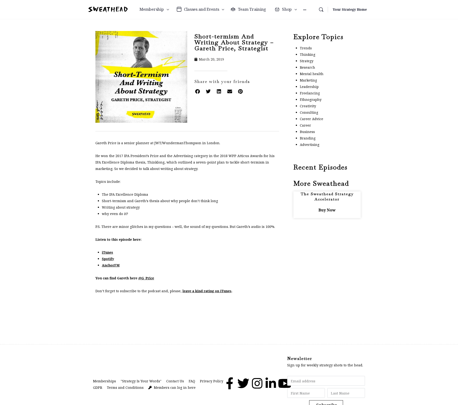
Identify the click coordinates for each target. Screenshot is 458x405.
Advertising (309, 144)
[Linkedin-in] (271, 383)
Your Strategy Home (350, 9)
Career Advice (311, 119)
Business (307, 131)
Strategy (306, 61)
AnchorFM (111, 265)
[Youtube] (285, 383)
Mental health (311, 74)
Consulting (309, 112)
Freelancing (310, 93)
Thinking (307, 54)
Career (305, 125)
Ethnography (311, 99)
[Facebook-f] (229, 383)
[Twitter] (243, 383)
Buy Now (327, 210)
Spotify (108, 258)
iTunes (107, 252)
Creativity (308, 106)
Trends (306, 48)
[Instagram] (257, 383)
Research (307, 67)
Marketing (308, 80)
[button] (197, 91)
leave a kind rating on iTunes (206, 291)
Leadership (309, 86)
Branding (308, 138)
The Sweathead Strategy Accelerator (327, 196)
